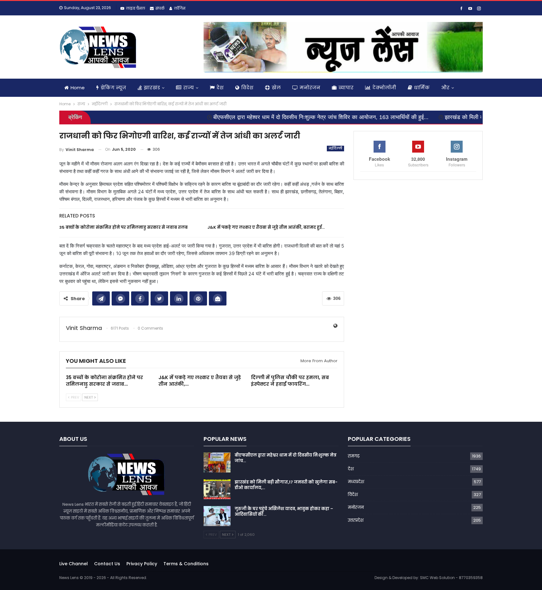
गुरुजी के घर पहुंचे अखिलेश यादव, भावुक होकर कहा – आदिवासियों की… (284, 511)
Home (78, 87)
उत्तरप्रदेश (356, 520)
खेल (276, 87)
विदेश (247, 87)
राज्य (188, 87)
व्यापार (345, 87)
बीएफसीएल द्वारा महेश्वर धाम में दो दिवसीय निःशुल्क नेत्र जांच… (286, 458)
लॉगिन (179, 8)
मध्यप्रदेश (356, 482)
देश (220, 87)
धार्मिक (422, 87)
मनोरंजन (310, 87)
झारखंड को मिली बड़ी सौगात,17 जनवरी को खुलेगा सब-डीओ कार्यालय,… (286, 485)
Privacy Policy (141, 564)
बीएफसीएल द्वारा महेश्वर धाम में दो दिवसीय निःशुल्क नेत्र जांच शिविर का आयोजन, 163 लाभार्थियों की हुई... (293, 117)
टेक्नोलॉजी (384, 87)
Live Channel (73, 564)
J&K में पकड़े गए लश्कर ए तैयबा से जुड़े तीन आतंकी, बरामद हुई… (266, 227)
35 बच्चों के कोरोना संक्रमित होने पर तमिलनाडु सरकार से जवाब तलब (123, 227)
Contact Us (107, 564)
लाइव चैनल (135, 8)
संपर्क (160, 8)
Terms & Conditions (186, 564)
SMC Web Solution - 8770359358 (451, 577)
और (445, 87)
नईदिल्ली (336, 148)
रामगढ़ (353, 456)
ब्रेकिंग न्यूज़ (113, 87)
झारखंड (152, 87)
